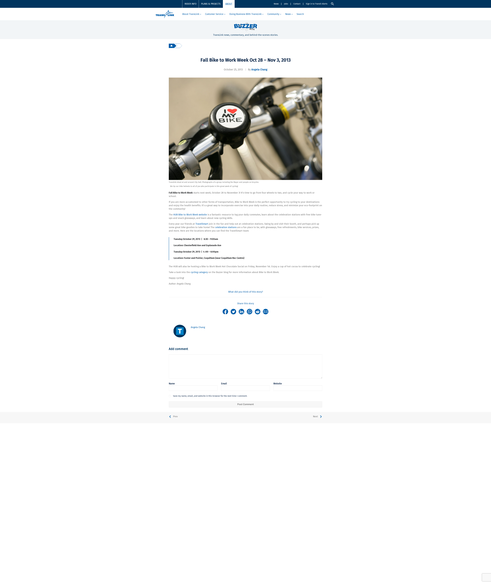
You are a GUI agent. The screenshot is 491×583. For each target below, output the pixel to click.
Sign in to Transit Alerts (316, 4)
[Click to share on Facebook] (225, 311)
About (228, 3)
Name (172, 383)
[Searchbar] (332, 4)
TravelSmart (202, 223)
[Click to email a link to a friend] (265, 311)
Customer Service (214, 14)
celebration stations (226, 227)
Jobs (286, 4)
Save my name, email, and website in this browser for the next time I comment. (210, 396)
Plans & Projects (211, 3)
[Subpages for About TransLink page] (200, 14)
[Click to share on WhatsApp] (249, 311)
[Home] (171, 45)
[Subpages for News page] (292, 14)
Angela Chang (259, 69)
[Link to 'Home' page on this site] (165, 14)
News (276, 4)
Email (224, 383)
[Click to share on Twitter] (233, 311)
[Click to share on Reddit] (257, 311)
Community (273, 14)
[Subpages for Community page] (280, 14)
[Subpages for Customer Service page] (224, 14)
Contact (296, 4)
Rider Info (190, 3)
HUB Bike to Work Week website (190, 214)
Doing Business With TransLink (245, 14)
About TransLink (190, 14)
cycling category (199, 272)
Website (277, 383)
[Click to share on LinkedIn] (241, 311)
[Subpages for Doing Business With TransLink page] (262, 14)
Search (300, 14)
